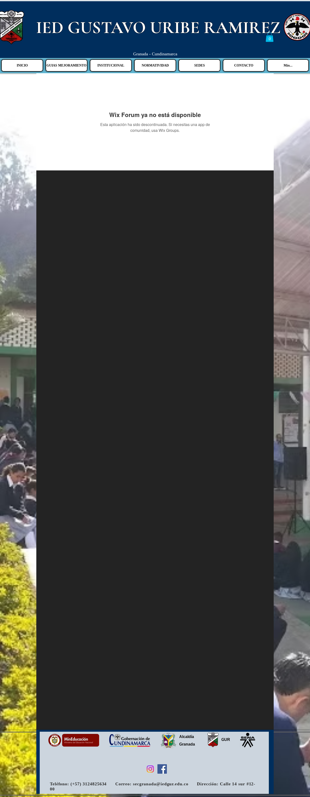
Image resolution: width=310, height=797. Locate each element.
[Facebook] (162, 769)
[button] (269, 37)
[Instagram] (150, 769)
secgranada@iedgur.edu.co (160, 783)
